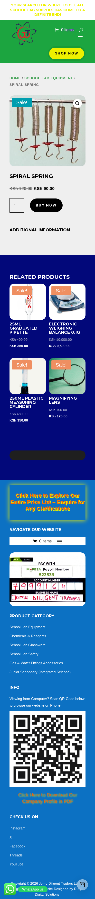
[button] (77, 103)
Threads (16, 855)
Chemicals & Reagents (28, 636)
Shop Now (66, 53)
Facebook (17, 846)
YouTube (16, 864)
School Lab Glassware (28, 645)
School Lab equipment (48, 78)
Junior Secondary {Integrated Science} (40, 672)
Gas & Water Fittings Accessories (36, 663)
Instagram (18, 828)
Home (15, 78)
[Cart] (82, 884)
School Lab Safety (24, 654)
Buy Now (46, 205)
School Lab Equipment (27, 627)
